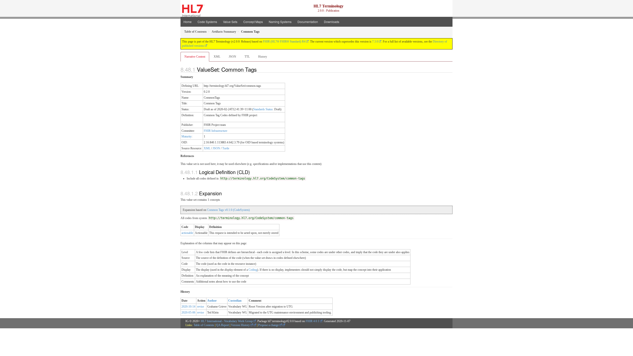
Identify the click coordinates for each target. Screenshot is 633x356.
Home (187, 22)
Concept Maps (253, 22)
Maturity (186, 136)
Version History (240, 325)
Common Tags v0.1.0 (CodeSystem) (228, 210)
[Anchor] (259, 69)
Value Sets (230, 22)
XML (217, 56)
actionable (187, 233)
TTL (247, 56)
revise (200, 306)
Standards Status (263, 109)
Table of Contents (204, 325)
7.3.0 (375, 41)
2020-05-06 (188, 312)
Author (212, 300)
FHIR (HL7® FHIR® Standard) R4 (284, 41)
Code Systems (207, 22)
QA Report (222, 325)
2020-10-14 (188, 306)
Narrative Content (194, 56)
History (262, 56)
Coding (253, 269)
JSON (232, 56)
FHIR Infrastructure (215, 131)
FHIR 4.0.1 (312, 321)
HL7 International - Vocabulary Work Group (227, 321)
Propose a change (268, 325)
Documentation (307, 22)
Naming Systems (280, 22)
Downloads (331, 22)
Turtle (225, 148)
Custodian (235, 300)
